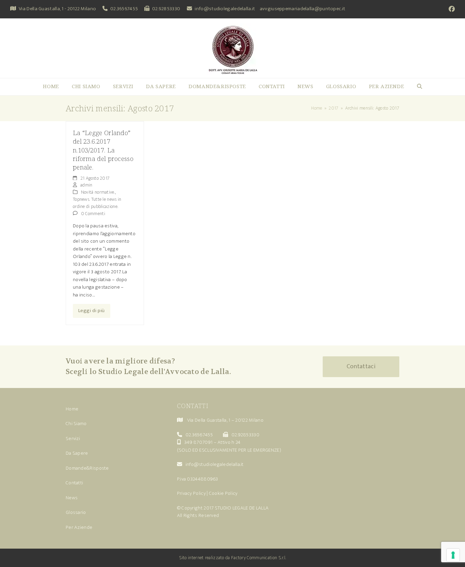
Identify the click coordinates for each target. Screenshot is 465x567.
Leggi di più (91, 310)
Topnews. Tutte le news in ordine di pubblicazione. (97, 202)
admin (86, 185)
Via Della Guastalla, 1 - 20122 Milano (57, 8)
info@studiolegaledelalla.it (225, 8)
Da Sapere (77, 453)
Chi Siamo (76, 423)
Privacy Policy (191, 493)
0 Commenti (93, 213)
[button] (419, 86)
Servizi (73, 438)
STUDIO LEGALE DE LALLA (242, 508)
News (72, 497)
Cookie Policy (223, 493)
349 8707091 (198, 442)
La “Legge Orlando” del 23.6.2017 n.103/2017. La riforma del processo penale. (103, 150)
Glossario (76, 512)
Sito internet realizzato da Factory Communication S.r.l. (232, 558)
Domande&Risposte (87, 468)
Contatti (74, 483)
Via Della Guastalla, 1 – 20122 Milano (225, 420)
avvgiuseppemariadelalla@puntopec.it (303, 8)
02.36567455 (124, 8)
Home (72, 409)
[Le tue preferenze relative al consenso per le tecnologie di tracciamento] (453, 555)
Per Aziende (79, 527)
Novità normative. (98, 192)
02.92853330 (166, 8)
